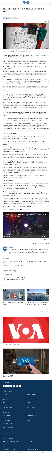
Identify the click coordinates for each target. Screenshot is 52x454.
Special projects (7, 418)
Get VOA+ (5, 446)
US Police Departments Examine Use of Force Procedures (19, 214)
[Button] (47, 21)
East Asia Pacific (7, 407)
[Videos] (20, 452)
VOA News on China (32, 415)
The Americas (6, 405)
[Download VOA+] (26, 361)
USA (4, 6)
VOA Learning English (8, 433)
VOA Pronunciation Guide (33, 449)
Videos (28, 420)
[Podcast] (20, 386)
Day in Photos (6, 420)
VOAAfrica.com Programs (9, 431)
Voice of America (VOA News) (13, 216)
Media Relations (31, 444)
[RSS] (17, 386)
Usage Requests (30, 446)
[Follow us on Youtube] (10, 386)
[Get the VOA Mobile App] (26, 330)
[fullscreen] (47, 236)
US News (5, 394)
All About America (31, 394)
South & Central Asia (32, 407)
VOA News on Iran (7, 423)
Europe (28, 402)
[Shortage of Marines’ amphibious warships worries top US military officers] (38, 295)
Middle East (30, 405)
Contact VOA (30, 441)
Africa (4, 402)
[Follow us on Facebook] (4, 386)
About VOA (6, 444)
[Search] (43, 452)
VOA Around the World (9, 449)
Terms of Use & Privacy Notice (10, 441)
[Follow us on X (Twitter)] (7, 386)
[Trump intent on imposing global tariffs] (14, 295)
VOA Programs (7, 415)
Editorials (29, 431)
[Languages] (32, 452)
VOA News (7, 14)
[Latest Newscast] (9, 452)
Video (5, 286)
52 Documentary (31, 418)
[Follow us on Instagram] (13, 386)
